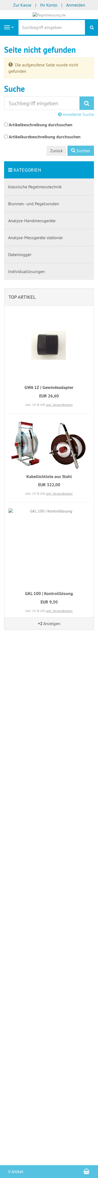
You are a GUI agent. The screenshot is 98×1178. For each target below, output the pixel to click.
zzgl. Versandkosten (59, 405)
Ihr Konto (48, 5)
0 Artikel (15, 1171)
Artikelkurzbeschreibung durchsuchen (45, 137)
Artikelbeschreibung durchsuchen (40, 125)
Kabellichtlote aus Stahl (49, 476)
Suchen (82, 150)
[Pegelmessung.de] (49, 14)
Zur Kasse (22, 5)
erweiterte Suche (78, 114)
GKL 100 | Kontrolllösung (49, 593)
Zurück (56, 150)
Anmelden (75, 5)
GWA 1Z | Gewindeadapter (49, 387)
